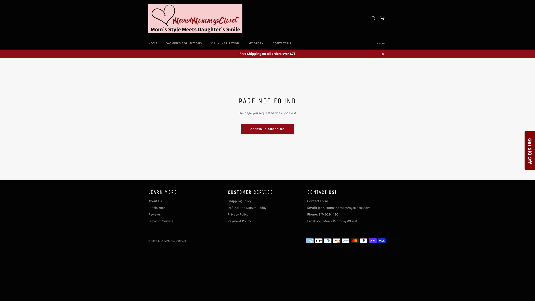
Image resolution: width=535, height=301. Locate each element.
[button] (530, 150)
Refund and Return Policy (247, 208)
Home (152, 43)
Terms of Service (160, 221)
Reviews (154, 214)
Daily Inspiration (225, 43)
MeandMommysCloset (340, 221)
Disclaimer (156, 208)
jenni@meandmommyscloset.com (344, 208)
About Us (155, 201)
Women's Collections (184, 43)
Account (381, 43)
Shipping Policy (239, 201)
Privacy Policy (238, 214)
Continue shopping (267, 129)
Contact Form (317, 201)
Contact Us (282, 43)
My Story (256, 43)
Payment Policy (239, 221)
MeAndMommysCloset (172, 240)
